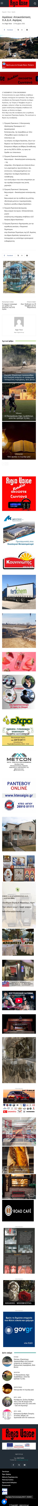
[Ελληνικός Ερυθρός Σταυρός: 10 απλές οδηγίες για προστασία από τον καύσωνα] (7, 1414)
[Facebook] (13, 1465)
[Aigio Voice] (19, 322)
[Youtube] (25, 1465)
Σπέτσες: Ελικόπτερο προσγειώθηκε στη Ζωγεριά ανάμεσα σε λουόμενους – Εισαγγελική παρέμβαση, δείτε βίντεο (19, 377)
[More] (27, 30)
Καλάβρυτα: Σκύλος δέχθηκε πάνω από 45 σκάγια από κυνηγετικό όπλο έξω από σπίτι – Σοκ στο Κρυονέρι (25, 1402)
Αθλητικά (19, 413)
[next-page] (6, 463)
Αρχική (4, 12)
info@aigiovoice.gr (22, 1460)
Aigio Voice (8, 23)
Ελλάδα (18, 372)
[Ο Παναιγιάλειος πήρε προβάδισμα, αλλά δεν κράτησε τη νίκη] (19, 402)
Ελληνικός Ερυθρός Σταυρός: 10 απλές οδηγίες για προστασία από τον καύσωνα (24, 1415)
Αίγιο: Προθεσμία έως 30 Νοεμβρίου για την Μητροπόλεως (28, 305)
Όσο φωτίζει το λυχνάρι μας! (19, 457)
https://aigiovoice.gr (19, 332)
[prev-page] (3, 463)
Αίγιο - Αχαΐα (11, 12)
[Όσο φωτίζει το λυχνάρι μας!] (19, 441)
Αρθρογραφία (19, 454)
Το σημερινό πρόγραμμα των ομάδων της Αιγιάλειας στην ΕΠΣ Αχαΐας (9, 306)
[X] (19, 1465)
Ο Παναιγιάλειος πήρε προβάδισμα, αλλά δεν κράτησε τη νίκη (22, 1377)
